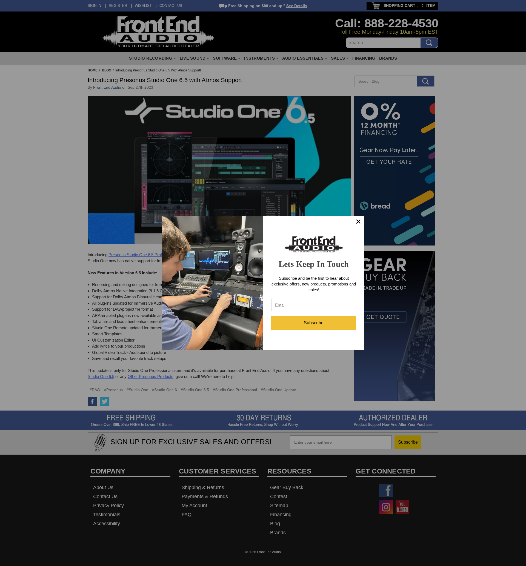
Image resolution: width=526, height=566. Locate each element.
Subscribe (314, 322)
